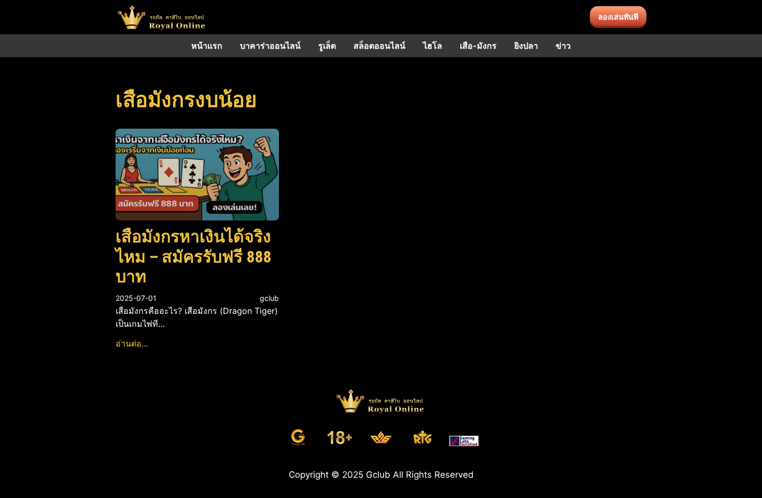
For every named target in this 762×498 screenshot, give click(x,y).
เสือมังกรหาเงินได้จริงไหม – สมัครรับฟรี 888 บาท (193, 256)
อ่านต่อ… (132, 343)
